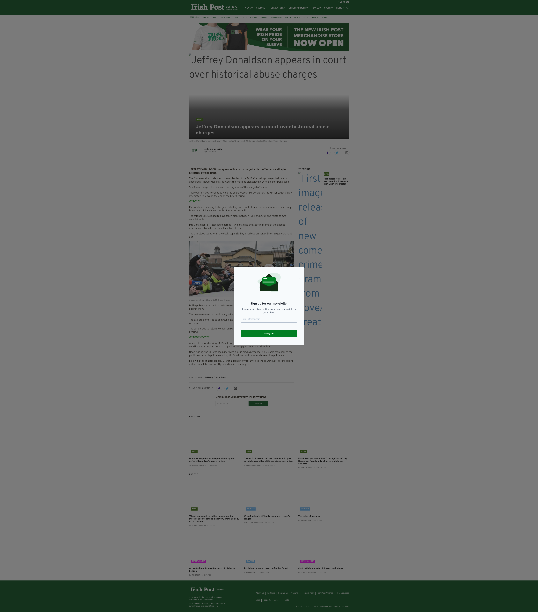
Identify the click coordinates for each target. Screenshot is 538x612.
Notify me (269, 333)
